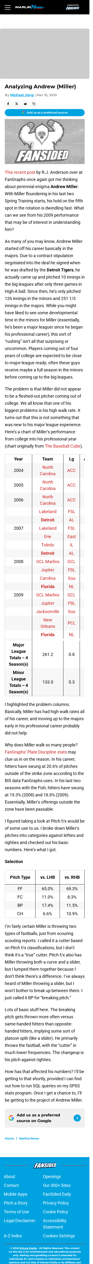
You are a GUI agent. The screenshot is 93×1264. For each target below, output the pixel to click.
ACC (71, 470)
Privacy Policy (56, 1202)
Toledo (47, 544)
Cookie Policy (55, 1211)
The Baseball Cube (62, 446)
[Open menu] (7, 7)
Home (9, 1138)
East (71, 536)
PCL (72, 622)
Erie (47, 536)
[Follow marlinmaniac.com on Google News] (77, 1118)
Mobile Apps (15, 1194)
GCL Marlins (47, 561)
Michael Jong (22, 95)
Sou (71, 578)
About (9, 1176)
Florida (48, 586)
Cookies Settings (59, 1235)
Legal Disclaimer (19, 1220)
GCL (71, 561)
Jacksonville (47, 611)
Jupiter (47, 569)
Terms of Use (16, 1211)
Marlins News (29, 1138)
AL (71, 519)
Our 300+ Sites (57, 1185)
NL (71, 586)
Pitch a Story (16, 1202)
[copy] (34, 103)
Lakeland (48, 511)
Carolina (48, 578)
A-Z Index (13, 1235)
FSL (71, 511)
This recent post (20, 172)
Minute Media (28, 1248)
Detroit (47, 519)
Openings (52, 1176)
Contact (11, 1185)
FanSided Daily (57, 1194)
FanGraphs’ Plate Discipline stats (36, 751)
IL (71, 544)
